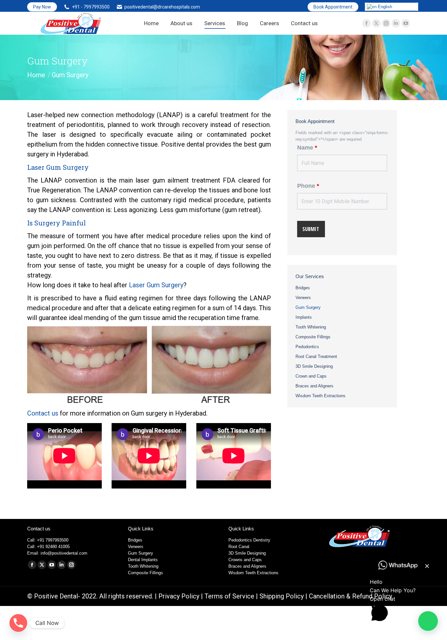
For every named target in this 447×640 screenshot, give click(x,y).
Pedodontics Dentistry (249, 540)
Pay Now (42, 6)
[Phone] (18, 623)
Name (307, 147)
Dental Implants (143, 559)
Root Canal (238, 546)
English (384, 6)
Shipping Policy (281, 596)
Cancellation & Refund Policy (350, 596)
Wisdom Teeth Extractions (253, 572)
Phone (308, 186)
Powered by (388, 630)
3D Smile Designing (247, 553)
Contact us (42, 413)
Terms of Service (229, 596)
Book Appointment (332, 6)
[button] (428, 621)
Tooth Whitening (143, 566)
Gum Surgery (140, 553)
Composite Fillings (145, 572)
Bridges (135, 540)
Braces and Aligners (247, 566)
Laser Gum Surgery (156, 285)
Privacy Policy (178, 596)
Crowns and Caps (245, 559)
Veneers (135, 546)
